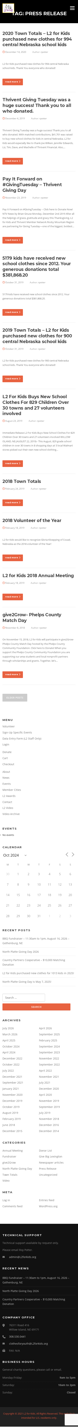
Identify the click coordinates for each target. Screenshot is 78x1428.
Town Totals (9, 1174)
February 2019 (11, 1119)
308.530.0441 (17, 1336)
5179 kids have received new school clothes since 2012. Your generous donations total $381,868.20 (36, 267)
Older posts (14, 697)
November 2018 (49, 1119)
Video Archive (11, 814)
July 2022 (8, 1070)
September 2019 (49, 1107)
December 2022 (12, 1058)
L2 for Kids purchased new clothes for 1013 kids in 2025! (38, 973)
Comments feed (12, 1206)
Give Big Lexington (50, 1156)
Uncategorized (48, 1174)
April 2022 (45, 1070)
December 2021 (12, 1076)
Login (5, 744)
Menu (72, 8)
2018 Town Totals (21, 481)
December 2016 (49, 1125)
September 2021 (12, 1082)
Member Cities (11, 790)
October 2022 (11, 1064)
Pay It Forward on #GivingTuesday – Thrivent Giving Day (32, 184)
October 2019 (11, 1107)
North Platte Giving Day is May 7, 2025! (26, 981)
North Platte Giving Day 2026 (20, 951)
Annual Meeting (12, 1150)
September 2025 (49, 1034)
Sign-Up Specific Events (17, 732)
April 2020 (45, 1095)
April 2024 (8, 1052)
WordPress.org (48, 1206)
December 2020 (49, 1088)
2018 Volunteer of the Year (31, 520)
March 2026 (9, 1034)
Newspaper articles (51, 1162)
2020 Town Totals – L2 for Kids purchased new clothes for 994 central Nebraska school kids (37, 39)
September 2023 (49, 1052)
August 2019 (10, 1113)
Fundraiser (9, 1156)
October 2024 (11, 1046)
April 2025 (8, 1040)
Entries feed (46, 1200)
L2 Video (7, 808)
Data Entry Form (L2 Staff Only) (21, 738)
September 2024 (49, 1046)
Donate (7, 752)
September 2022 (49, 1064)
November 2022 (49, 1058)
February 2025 (48, 1040)
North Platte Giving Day (17, 1168)
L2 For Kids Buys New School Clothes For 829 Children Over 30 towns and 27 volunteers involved (35, 405)
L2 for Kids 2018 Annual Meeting (38, 575)
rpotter (44, 52)
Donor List (45, 1150)
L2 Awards (9, 796)
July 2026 (8, 1028)
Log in (6, 1200)
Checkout (8, 764)
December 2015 (12, 1131)
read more (11, 81)
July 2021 (44, 1082)
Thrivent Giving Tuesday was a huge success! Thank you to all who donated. (36, 105)
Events (6, 784)
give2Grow (9, 1162)
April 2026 (45, 1028)
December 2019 (12, 1101)
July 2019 (44, 1113)
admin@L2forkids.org (22, 1257)
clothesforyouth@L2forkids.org (28, 1343)
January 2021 (10, 1088)
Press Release (47, 1168)
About (6, 772)
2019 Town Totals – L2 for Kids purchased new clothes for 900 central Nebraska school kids (37, 336)
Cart (5, 758)
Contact (7, 802)
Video (5, 1180)
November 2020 (12, 1095)
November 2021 (49, 1076)
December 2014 (49, 1131)
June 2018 (8, 1125)
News (5, 777)
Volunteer (8, 726)
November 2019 (49, 1101)
